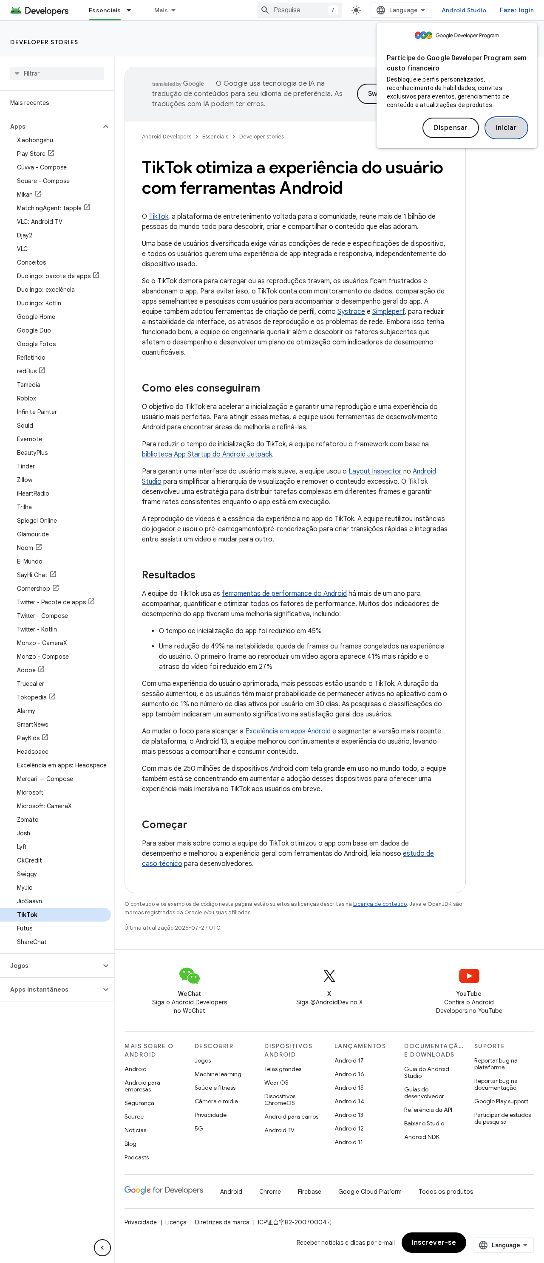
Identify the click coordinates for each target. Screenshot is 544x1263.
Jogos (203, 1060)
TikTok (158, 216)
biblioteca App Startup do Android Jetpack (207, 454)
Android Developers (166, 136)
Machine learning (218, 1074)
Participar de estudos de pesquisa (502, 1118)
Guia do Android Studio (426, 1072)
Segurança (139, 1103)
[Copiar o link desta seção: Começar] (195, 825)
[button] (50, 126)
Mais (161, 10)
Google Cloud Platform (370, 1191)
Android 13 (348, 1115)
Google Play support (501, 1101)
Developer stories (44, 42)
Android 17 (349, 1060)
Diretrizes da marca (222, 1222)
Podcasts (137, 1157)
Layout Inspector (375, 471)
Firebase (309, 1191)
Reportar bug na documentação (496, 1084)
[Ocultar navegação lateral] (102, 1247)
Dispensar (451, 128)
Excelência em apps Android (288, 731)
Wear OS (276, 1082)
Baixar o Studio (424, 1123)
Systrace (351, 311)
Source (134, 1116)
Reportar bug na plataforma (496, 1064)
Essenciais (105, 10)
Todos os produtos (446, 1191)
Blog (130, 1143)
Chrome (270, 1191)
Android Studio (464, 10)
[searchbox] (57, 73)
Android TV (279, 1130)
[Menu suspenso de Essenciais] (132, 10)
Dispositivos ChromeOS (279, 1099)
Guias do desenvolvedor (424, 1092)
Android (136, 1069)
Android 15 (349, 1087)
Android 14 (349, 1101)
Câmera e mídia (216, 1101)
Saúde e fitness (215, 1087)
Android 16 (349, 1074)
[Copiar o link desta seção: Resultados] (204, 576)
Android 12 (349, 1128)
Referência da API (428, 1110)
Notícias (135, 1130)
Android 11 (348, 1142)
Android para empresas (142, 1086)
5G (199, 1128)
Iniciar (506, 128)
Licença (176, 1222)
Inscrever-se (434, 1242)
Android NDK (421, 1137)
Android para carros (291, 1116)
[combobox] (299, 10)
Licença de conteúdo (380, 904)
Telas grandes (282, 1069)
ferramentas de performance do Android (284, 593)
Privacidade (211, 1115)
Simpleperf (388, 311)
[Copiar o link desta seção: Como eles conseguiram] (268, 389)
